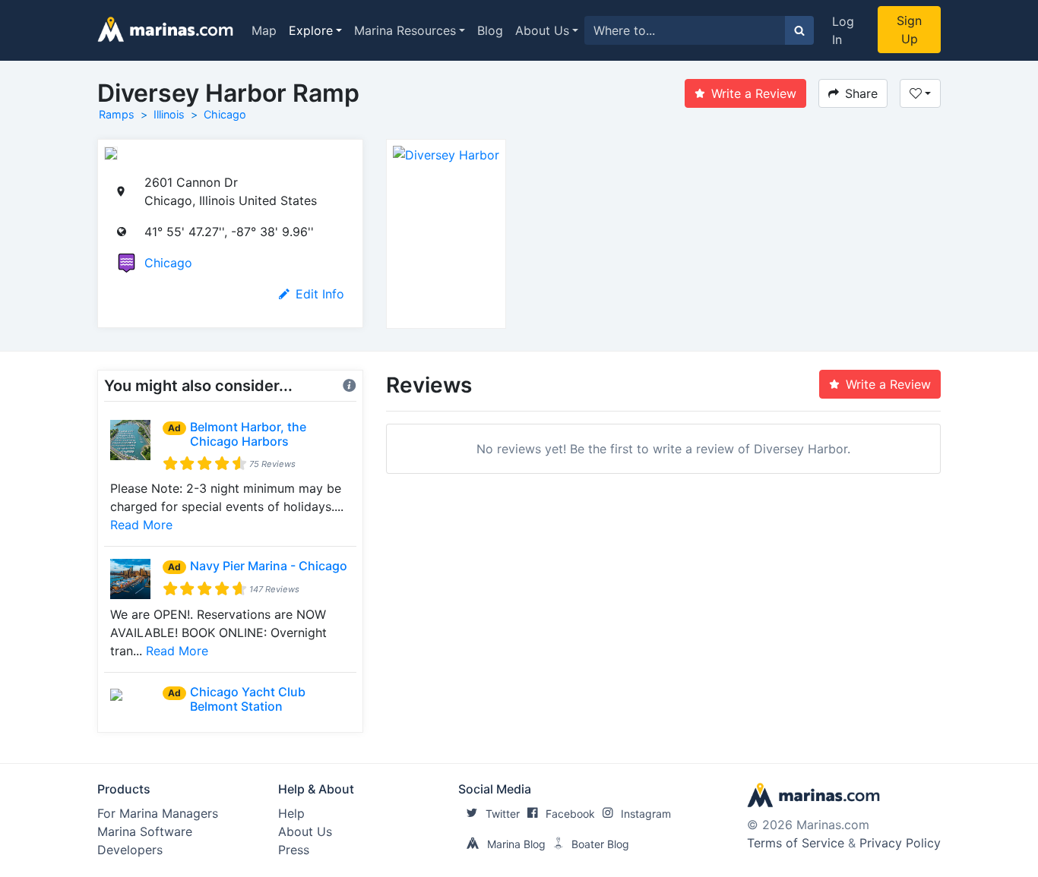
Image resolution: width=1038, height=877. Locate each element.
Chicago (225, 114)
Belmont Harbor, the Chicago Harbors (248, 434)
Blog (490, 30)
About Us (542, 30)
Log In (843, 30)
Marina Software (144, 831)
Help (291, 813)
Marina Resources (405, 30)
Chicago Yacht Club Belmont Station (247, 699)
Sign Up (909, 29)
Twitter (503, 813)
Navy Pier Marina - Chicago (268, 565)
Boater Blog (600, 844)
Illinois (169, 114)
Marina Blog (516, 844)
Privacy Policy (900, 842)
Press (293, 849)
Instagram (646, 813)
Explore (311, 30)
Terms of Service (795, 842)
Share (861, 93)
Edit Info (320, 293)
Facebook (570, 813)
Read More (141, 524)
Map (264, 30)
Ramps (116, 114)
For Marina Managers (157, 813)
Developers (130, 849)
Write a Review (753, 93)
